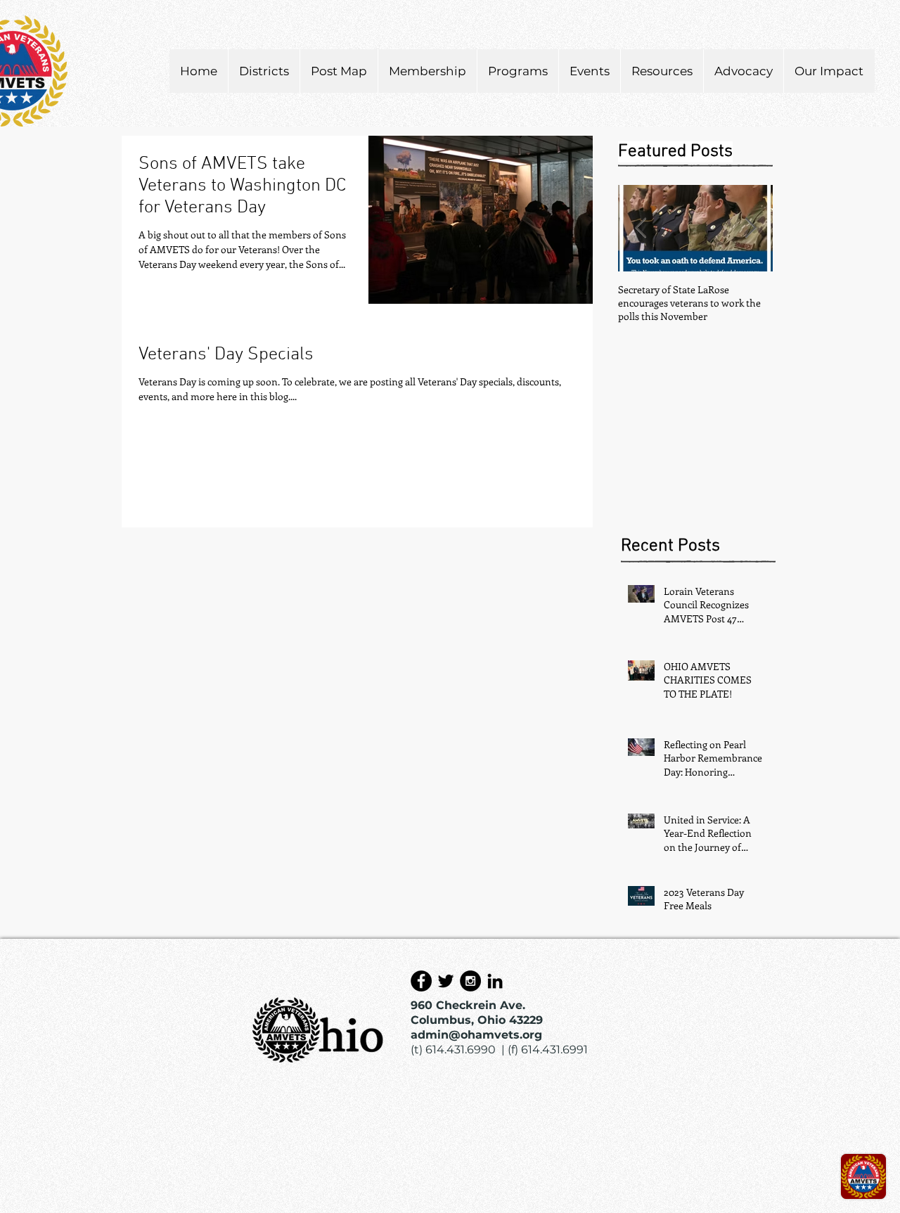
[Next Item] (750, 228)
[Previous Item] (640, 228)
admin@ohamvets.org (476, 1034)
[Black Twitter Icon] (445, 980)
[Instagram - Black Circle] (470, 980)
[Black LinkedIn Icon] (495, 980)
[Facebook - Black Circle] (421, 980)
